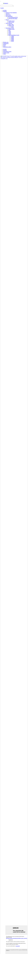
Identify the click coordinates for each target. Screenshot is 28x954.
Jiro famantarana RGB (13, 17)
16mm (9, 32)
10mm (9, 31)
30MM (12, 41)
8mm (9, 30)
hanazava (8, 13)
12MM (12, 36)
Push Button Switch (10, 28)
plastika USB (11, 25)
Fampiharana (5, 43)
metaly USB (10, 24)
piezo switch (8, 15)
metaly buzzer (11, 22)
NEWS (4, 44)
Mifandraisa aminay (7, 46)
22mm (9, 33)
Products (5, 11)
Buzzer (7, 19)
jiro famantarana (9, 16)
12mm (12, 26)
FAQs (4, 45)
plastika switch (11, 29)
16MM (12, 37)
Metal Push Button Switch (13, 35)
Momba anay (6, 42)
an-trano (5, 10)
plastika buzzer (11, 20)
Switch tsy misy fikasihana (11, 12)
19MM (12, 38)
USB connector (9, 23)
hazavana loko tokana (12, 18)
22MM (12, 39)
